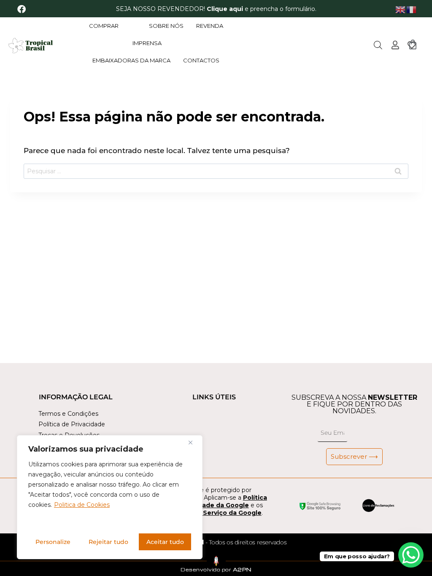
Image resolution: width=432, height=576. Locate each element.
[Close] (194, 442)
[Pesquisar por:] (216, 171)
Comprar (104, 25)
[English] (400, 9)
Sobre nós (166, 25)
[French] (411, 9)
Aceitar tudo (165, 542)
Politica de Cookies (82, 505)
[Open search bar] (378, 45)
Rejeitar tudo (108, 542)
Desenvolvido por (216, 569)
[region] (109, 497)
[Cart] (413, 44)
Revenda (209, 25)
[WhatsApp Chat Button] (411, 555)
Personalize (52, 542)
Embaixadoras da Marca (131, 60)
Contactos (201, 60)
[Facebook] (21, 9)
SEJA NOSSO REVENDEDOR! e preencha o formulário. (216, 9)
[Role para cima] (15, 556)
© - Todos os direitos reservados (220, 542)
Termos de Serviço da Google (214, 513)
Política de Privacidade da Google (217, 501)
